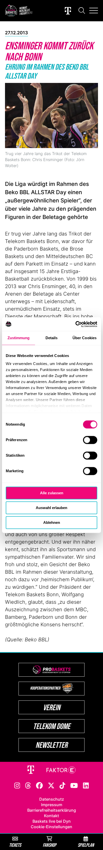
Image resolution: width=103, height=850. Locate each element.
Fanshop (49, 844)
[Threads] (28, 785)
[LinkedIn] (86, 785)
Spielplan (86, 844)
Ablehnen (51, 522)
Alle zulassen (51, 493)
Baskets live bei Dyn (51, 821)
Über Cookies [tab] (84, 338)
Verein (51, 707)
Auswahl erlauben (51, 508)
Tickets (15, 844)
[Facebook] (39, 785)
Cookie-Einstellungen (51, 826)
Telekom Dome (51, 726)
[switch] (90, 440)
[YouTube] (74, 785)
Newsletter (52, 745)
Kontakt (51, 815)
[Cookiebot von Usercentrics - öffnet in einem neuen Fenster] (75, 324)
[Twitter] (51, 785)
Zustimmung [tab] (19, 338)
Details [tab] (52, 338)
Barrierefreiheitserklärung (51, 810)
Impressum (51, 804)
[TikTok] (63, 785)
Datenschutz (51, 799)
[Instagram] (17, 785)
